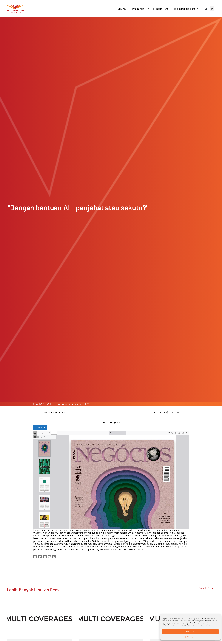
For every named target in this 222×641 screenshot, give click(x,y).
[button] (205, 9)
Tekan (45, 404)
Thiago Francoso (56, 412)
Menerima (190, 631)
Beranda (37, 404)
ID (212, 9)
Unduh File (40, 427)
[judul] (187, 637)
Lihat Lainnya (206, 588)
